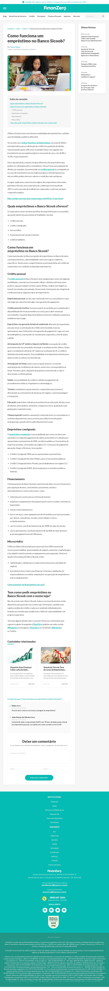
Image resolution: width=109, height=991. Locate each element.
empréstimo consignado (19, 434)
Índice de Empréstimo (54, 818)
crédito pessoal (47, 169)
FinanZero (10, 29)
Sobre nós (54, 802)
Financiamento (16, 116)
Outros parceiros (54, 865)
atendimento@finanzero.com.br (55, 885)
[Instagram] (57, 910)
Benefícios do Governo (17, 16)
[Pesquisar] (103, 16)
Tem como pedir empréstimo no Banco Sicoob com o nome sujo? (33, 123)
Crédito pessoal (17, 110)
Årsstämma (54, 822)
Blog (5, 16)
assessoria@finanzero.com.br (55, 892)
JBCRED (54, 840)
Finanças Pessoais (54, 16)
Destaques (41, 16)
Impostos (67, 16)
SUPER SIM (54, 852)
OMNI (54, 844)
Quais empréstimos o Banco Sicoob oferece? (26, 104)
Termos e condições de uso (54, 810)
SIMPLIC (54, 856)
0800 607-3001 (57, 897)
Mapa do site (54, 814)
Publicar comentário (39, 778)
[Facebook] (45, 910)
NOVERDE (54, 848)
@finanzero (12, 628)
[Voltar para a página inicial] (55, 8)
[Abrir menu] (4, 8)
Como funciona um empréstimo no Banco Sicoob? (28, 107)
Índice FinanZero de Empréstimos (36, 143)
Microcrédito (16, 120)
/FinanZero (34, 628)
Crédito (32, 16)
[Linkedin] (51, 910)
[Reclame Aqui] (53, 922)
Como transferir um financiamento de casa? (26, 584)
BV (54, 832)
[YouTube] (64, 910)
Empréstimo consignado (20, 113)
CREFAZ (54, 861)
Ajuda (54, 806)
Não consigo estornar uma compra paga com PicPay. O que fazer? (35, 198)
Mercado (76, 16)
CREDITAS (54, 836)
